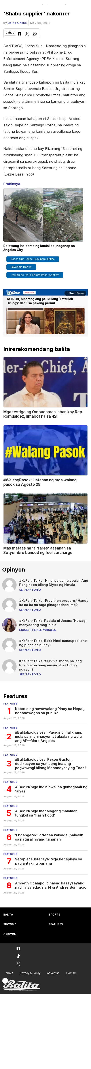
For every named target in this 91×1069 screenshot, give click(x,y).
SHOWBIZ (9, 924)
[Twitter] (27, 34)
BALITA (8, 914)
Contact (71, 973)
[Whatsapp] (35, 34)
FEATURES (56, 924)
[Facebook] (19, 34)
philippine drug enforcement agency (35, 275)
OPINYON (9, 934)
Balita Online (17, 22)
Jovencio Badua (21, 267)
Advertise (53, 973)
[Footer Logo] (21, 985)
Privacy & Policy (30, 973)
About (9, 973)
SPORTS (54, 914)
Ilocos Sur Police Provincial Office (33, 259)
